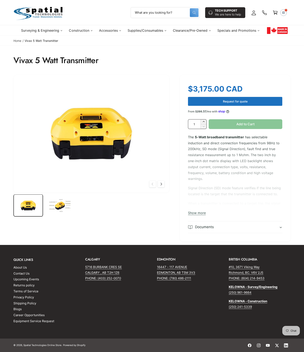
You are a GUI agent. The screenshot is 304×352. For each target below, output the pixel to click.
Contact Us (21, 273)
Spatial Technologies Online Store (42, 345)
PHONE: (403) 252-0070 (103, 278)
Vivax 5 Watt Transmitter (41, 40)
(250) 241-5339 (240, 307)
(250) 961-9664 (240, 292)
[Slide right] (161, 184)
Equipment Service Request (33, 321)
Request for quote (235, 101)
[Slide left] (152, 184)
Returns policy (24, 285)
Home (17, 40)
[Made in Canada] (277, 30)
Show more (197, 213)
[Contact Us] (264, 12)
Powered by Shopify (74, 345)
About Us (20, 267)
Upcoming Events (26, 279)
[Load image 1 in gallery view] (28, 205)
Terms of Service (25, 291)
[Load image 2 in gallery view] (60, 205)
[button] (275, 12)
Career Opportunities (29, 315)
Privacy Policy (23, 297)
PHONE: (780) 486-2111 (174, 278)
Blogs (17, 309)
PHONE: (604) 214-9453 (247, 278)
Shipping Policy (24, 303)
